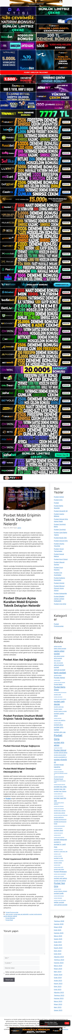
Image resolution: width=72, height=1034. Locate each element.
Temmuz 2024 (59, 960)
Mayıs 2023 (58, 1001)
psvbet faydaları (57, 722)
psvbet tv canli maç (60, 845)
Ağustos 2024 (59, 957)
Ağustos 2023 (59, 992)
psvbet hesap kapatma (59, 766)
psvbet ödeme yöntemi (60, 891)
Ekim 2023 (57, 986)
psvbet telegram (60, 839)
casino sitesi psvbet (59, 652)
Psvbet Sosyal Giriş (61, 541)
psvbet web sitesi (59, 869)
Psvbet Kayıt (58, 779)
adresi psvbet (58, 646)
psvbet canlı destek (59, 702)
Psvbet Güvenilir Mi (61, 511)
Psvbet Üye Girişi (60, 604)
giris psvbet (57, 660)
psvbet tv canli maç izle (60, 851)
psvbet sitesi (58, 830)
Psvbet (56, 503)
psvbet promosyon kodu (60, 823)
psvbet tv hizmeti (58, 856)
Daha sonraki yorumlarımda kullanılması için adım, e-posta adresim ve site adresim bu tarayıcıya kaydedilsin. (25, 973)
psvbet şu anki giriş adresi (60, 900)
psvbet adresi (57, 680)
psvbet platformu (59, 817)
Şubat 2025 (58, 939)
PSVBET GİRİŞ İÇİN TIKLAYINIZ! (36, 72)
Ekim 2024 (57, 951)
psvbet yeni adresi (60, 881)
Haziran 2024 (58, 963)
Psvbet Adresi (59, 497)
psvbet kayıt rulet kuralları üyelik (60, 781)
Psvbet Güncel (60, 750)
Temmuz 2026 (59, 921)
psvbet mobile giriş (58, 793)
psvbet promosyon (60, 819)
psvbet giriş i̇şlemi (58, 747)
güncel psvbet (59, 670)
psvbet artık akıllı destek (59, 682)
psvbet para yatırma (59, 810)
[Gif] (36, 199)
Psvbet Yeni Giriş (59, 885)
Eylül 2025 (57, 930)
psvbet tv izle (58, 858)
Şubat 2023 (58, 1010)
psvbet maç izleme (60, 791)
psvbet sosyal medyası (59, 837)
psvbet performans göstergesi (61, 815)
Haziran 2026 (58, 924)
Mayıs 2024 (58, 966)
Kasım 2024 (58, 948)
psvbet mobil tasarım (58, 796)
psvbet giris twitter (58, 728)
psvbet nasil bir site (60, 799)
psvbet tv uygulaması (59, 860)
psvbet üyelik (59, 893)
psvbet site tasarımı (58, 832)
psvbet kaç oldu (60, 787)
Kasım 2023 (58, 983)
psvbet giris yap (60, 732)
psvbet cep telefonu (59, 720)
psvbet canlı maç (59, 706)
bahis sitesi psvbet (60, 648)
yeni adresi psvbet (60, 905)
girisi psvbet (9, 914)
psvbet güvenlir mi (60, 760)
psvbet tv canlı (57, 853)
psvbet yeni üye (57, 889)
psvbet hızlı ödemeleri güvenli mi (60, 774)
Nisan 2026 (58, 927)
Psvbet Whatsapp (60, 871)
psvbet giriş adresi (59, 743)
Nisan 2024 (58, 969)
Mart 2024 (57, 972)
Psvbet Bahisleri (10, 918)
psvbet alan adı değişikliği (21, 914)
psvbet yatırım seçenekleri (60, 874)
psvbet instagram (59, 776)
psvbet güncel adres (60, 752)
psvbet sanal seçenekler (59, 826)
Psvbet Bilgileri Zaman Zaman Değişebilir (59, 599)
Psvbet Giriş (58, 500)
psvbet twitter (58, 862)
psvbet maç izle (59, 789)
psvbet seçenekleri (58, 828)
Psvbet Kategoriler (60, 593)
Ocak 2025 (58, 942)
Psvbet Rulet (9, 920)
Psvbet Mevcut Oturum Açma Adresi (59, 588)
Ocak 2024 (58, 977)
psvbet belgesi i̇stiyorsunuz (60, 692)
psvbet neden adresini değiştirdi (59, 803)
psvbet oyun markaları (59, 808)
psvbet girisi (58, 725)
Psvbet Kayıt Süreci (61, 559)
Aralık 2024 (58, 945)
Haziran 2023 (58, 998)
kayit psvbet (60, 672)
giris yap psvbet (58, 663)
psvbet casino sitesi (59, 715)
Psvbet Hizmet (59, 583)
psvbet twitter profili (58, 867)
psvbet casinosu (57, 718)
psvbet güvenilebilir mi (60, 757)
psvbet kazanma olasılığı (59, 784)
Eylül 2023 (57, 989)
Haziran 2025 (58, 933)
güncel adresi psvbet (59, 666)
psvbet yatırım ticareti (59, 876)
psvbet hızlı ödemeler (59, 771)
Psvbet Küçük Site (60, 538)
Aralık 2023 (58, 980)
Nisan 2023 (58, 1004)
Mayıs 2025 (58, 936)
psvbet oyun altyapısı (59, 806)
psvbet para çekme (59, 813)
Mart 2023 (57, 1007)
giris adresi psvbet (59, 656)
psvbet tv (57, 842)
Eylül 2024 (57, 954)
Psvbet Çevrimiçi (60, 529)
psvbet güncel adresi (60, 755)
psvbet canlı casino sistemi (60, 699)
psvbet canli (57, 694)
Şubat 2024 (58, 975)
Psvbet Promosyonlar (12, 912)
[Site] (36, 122)
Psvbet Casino (58, 709)
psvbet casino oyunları (60, 711)
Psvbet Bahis (58, 684)
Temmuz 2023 (59, 995)
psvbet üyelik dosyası (59, 895)
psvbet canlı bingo (58, 696)
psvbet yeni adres (60, 878)
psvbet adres (57, 675)
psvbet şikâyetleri (58, 898)
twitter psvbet (59, 902)
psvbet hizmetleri (58, 769)
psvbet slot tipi (57, 835)
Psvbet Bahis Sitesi (59, 688)
